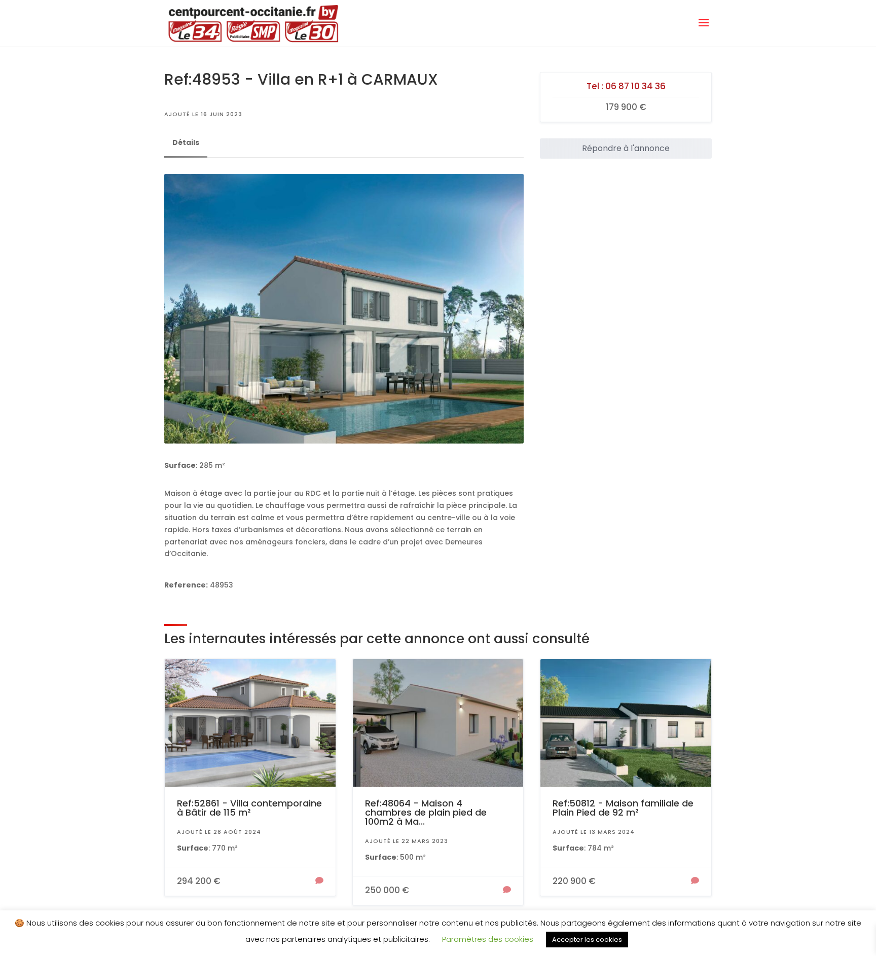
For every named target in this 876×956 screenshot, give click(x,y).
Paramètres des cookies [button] (487, 939)
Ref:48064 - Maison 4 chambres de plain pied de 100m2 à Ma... (426, 812)
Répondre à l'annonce (626, 148)
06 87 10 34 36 (635, 86)
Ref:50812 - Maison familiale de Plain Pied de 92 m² (623, 808)
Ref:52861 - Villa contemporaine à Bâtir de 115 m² (249, 808)
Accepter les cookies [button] (587, 939)
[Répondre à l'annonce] (319, 881)
